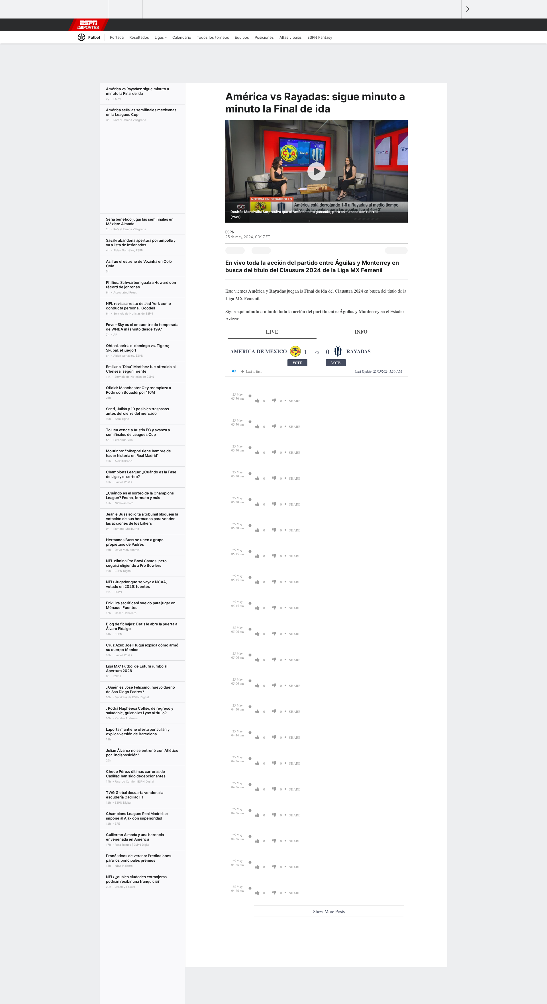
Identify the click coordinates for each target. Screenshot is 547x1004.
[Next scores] (467, 9)
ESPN (88, 25)
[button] (454, 25)
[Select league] (91, 9)
